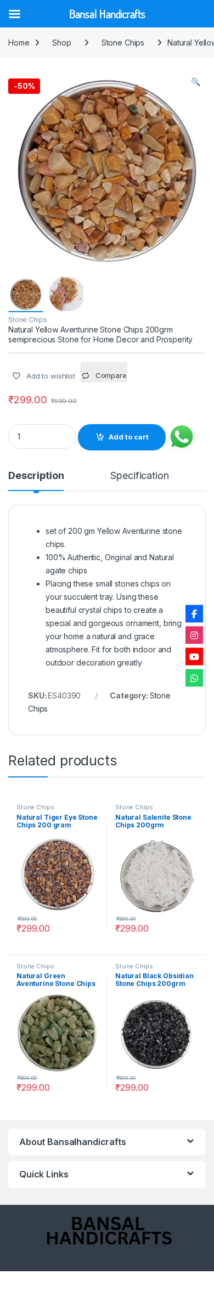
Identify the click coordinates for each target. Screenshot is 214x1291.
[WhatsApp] (194, 677)
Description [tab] (36, 476)
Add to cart (129, 437)
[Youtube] (194, 656)
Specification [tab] (139, 476)
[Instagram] (194, 635)
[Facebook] (194, 613)
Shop (61, 42)
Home (18, 42)
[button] (195, 81)
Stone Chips (123, 42)
